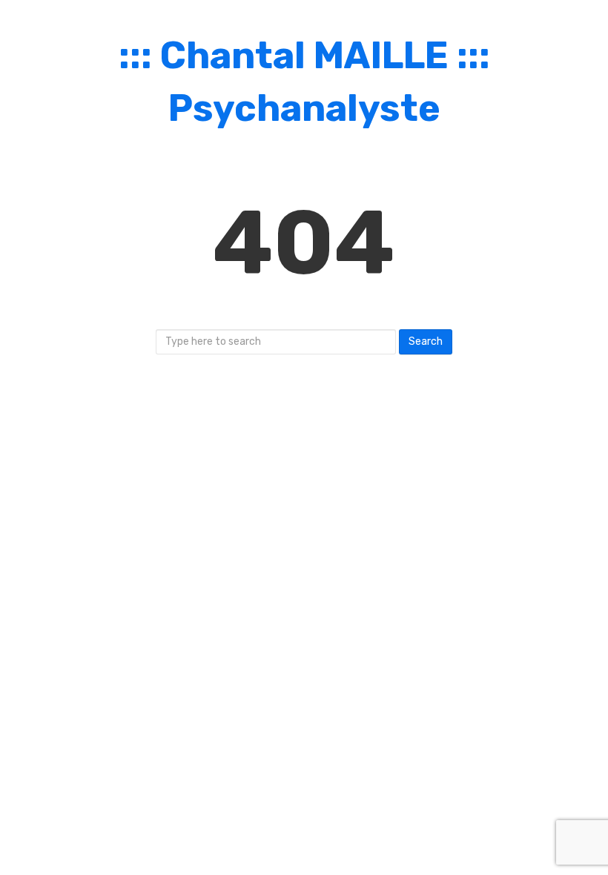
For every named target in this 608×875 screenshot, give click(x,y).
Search (426, 341)
